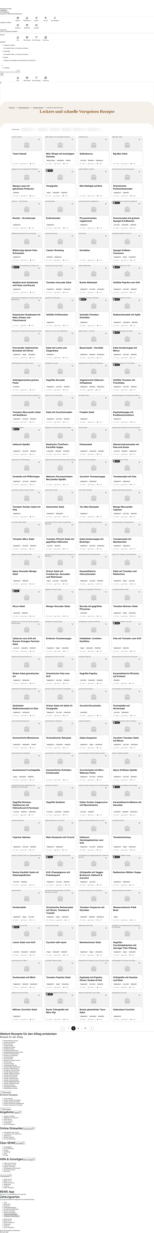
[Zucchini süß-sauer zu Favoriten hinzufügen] (72, 928)
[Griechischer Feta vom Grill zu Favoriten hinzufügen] (72, 659)
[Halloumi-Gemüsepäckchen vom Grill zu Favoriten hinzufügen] (106, 823)
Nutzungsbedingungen (10, 1207)
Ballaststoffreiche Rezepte (11, 1040)
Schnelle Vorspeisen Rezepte (12, 1073)
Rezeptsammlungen (23, 107)
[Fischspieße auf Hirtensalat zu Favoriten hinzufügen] (139, 691)
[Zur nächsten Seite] (91, 1028)
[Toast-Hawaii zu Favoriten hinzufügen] (39, 139)
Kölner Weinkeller (9, 1187)
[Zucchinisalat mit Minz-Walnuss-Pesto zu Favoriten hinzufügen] (106, 756)
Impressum (7, 1206)
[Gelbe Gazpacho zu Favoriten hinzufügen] (106, 724)
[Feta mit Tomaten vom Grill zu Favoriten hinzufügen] (139, 624)
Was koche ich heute (9, 1170)
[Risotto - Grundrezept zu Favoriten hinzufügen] (39, 204)
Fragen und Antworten (10, 1163)
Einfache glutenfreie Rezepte (12, 1102)
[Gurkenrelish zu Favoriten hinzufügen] (39, 893)
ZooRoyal (6, 1186)
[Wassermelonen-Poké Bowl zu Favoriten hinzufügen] (139, 893)
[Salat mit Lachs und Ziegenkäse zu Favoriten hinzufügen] (72, 334)
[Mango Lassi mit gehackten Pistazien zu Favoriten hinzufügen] (39, 172)
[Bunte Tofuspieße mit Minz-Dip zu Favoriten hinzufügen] (72, 995)
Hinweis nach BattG (9, 1211)
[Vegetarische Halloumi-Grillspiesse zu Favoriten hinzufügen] (106, 366)
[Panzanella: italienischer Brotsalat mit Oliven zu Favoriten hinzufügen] (39, 334)
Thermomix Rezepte (9, 1085)
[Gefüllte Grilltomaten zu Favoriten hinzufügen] (72, 300)
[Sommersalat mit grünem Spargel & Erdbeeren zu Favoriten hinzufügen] (139, 204)
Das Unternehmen (9, 1148)
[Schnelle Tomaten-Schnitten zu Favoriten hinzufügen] (106, 300)
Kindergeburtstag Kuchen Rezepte (13, 1052)
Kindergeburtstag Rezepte (11, 1050)
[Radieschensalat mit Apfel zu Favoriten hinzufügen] (139, 300)
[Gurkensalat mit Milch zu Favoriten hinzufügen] (39, 963)
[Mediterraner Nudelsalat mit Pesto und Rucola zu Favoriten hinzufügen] (39, 268)
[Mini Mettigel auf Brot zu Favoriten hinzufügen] (106, 172)
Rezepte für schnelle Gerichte (12, 1060)
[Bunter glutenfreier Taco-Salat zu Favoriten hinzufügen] (106, 995)
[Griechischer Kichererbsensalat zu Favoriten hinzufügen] (139, 172)
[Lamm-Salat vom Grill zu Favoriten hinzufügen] (39, 928)
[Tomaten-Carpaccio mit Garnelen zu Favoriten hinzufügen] (106, 893)
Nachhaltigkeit (8, 1147)
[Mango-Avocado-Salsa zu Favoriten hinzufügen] (72, 592)
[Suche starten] (18, 71)
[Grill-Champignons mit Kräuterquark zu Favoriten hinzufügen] (72, 858)
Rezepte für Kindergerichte (11, 1054)
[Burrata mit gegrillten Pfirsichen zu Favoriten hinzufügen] (106, 592)
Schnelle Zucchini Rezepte (11, 1080)
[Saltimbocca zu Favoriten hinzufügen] (106, 139)
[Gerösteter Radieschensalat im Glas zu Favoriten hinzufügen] (39, 691)
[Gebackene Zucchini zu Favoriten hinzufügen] (139, 995)
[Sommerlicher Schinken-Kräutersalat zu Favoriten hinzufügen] (72, 756)
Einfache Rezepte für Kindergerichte (14, 1103)
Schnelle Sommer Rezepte (11, 1078)
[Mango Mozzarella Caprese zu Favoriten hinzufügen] (139, 493)
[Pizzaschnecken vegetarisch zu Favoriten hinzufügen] (106, 204)
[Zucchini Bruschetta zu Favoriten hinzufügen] (106, 691)
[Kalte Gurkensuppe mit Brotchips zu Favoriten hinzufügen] (106, 525)
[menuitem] (17, 19)
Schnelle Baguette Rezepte (11, 1072)
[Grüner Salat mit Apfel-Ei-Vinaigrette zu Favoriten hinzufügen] (72, 691)
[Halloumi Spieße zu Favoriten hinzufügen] (39, 430)
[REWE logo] (3, 42)
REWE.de (12, 107)
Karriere (6, 1150)
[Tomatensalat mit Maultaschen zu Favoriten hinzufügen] (139, 525)
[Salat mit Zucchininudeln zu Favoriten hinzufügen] (72, 398)
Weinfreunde (7, 1184)
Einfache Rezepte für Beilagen (12, 1100)
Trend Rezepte (8, 1062)
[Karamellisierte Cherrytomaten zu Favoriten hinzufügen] (106, 557)
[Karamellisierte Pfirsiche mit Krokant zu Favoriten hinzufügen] (139, 659)
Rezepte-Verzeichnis (9, 1166)
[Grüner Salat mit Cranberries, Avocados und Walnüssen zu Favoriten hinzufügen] (72, 557)
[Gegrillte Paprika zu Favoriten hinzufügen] (106, 659)
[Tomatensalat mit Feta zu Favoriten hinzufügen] (139, 462)
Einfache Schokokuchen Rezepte (13, 1105)
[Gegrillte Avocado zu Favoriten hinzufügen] (72, 366)
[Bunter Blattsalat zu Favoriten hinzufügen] (106, 268)
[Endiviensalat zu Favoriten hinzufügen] (72, 204)
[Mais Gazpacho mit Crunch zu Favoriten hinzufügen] (72, 823)
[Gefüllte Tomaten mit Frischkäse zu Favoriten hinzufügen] (139, 366)
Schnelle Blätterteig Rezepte (11, 1081)
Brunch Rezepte (8, 1044)
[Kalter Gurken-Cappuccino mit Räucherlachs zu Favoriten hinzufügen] (106, 788)
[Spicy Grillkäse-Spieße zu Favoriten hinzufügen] (139, 756)
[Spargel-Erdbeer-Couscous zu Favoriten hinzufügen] (139, 236)
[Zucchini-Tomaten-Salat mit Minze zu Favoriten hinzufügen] (139, 724)
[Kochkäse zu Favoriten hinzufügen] (106, 236)
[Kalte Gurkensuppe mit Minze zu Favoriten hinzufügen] (139, 334)
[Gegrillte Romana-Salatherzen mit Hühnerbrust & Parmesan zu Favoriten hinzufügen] (39, 788)
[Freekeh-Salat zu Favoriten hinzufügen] (106, 398)
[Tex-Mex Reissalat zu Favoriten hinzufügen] (106, 493)
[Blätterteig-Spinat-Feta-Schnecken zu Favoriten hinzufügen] (39, 236)
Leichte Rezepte (8, 1098)
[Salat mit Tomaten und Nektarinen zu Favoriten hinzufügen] (139, 557)
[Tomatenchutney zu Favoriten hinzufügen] (139, 823)
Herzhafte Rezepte (9, 1049)
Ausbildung (7, 1152)
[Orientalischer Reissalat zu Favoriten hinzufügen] (72, 724)
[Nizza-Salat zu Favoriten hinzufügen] (39, 592)
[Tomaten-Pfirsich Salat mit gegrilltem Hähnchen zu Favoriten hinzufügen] (72, 525)
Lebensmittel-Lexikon (10, 1165)
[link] (79, 46)
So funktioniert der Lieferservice (13, 1134)
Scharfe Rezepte (8, 1058)
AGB (5, 1202)
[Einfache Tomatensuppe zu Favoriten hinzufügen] (72, 624)
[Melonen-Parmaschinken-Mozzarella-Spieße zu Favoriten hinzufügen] (72, 462)
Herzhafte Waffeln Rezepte (11, 1068)
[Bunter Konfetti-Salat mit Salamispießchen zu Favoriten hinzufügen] (39, 858)
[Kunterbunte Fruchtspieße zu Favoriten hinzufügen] (39, 756)
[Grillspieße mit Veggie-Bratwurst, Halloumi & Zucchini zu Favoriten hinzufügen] (106, 858)
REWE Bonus (8, 1119)
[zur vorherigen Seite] (62, 1028)
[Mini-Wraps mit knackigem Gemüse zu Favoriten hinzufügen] (72, 139)
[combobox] (8, 72)
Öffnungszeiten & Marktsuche (12, 1168)
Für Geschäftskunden (10, 1139)
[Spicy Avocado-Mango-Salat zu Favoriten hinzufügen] (39, 557)
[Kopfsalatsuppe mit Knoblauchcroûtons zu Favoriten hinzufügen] (139, 398)
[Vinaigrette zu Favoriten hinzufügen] (72, 172)
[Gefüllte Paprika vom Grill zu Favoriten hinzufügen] (139, 268)
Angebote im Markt (9, 1116)
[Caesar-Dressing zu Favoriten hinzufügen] (72, 236)
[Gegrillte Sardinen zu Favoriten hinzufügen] (72, 788)
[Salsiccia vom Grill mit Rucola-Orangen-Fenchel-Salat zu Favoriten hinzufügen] (39, 624)
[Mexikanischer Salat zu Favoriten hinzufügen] (106, 928)
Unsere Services (8, 1121)
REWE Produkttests (9, 1124)
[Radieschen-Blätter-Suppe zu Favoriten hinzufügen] (139, 858)
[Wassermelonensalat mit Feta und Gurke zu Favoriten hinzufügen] (139, 430)
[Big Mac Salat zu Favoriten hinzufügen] (139, 139)
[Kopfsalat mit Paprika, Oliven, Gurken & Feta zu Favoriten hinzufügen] (106, 963)
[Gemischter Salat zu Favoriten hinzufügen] (72, 493)
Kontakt (6, 1155)
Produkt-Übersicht (9, 1137)
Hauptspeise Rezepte (9, 1047)
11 (85, 1028)
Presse (5, 1153)
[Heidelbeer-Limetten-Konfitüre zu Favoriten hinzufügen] (106, 624)
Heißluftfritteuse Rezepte (11, 1088)
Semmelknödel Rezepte (10, 1086)
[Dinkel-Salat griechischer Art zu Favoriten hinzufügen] (39, 659)
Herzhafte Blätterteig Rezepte (12, 1067)
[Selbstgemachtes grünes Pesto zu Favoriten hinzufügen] (39, 366)
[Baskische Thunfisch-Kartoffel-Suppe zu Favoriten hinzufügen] (72, 430)
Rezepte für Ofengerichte (11, 1055)
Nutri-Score (7, 1171)
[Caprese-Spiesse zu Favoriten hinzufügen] (39, 823)
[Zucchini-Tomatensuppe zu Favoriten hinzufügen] (106, 462)
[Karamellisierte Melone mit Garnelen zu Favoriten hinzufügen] (139, 788)
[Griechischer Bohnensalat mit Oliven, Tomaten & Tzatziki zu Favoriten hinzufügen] (72, 893)
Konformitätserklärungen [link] (10, 1214)
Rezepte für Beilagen (9, 1042)
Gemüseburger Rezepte (10, 1065)
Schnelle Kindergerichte (10, 1077)
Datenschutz (7, 1204)
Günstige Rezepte (9, 1045)
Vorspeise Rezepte (38, 107)
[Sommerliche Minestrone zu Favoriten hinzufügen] (39, 724)
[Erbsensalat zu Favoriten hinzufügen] (106, 430)
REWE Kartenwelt (9, 1183)
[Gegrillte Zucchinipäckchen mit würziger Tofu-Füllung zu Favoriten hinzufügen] (139, 928)
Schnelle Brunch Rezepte (11, 1075)
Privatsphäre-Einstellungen (11, 1209)
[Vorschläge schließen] (2, 74)
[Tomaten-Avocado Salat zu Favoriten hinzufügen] (72, 268)
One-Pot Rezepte (8, 1057)
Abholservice (7, 1135)
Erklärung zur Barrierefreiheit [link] (11, 1216)
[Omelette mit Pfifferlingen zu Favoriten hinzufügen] (39, 462)
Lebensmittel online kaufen (11, 1132)
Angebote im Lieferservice (11, 1117)
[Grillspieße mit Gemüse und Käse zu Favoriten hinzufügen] (139, 963)
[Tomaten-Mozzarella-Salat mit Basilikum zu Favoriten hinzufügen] (39, 398)
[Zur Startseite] (6, 2)
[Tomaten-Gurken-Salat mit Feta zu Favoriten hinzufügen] (39, 493)
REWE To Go (8, 1181)
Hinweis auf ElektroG (10, 1212)
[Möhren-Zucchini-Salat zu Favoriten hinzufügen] (39, 995)
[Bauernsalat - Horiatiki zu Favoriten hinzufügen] (106, 334)
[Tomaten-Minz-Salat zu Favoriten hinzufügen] (39, 525)
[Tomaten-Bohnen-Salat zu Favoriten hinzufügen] (139, 592)
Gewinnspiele (7, 1122)
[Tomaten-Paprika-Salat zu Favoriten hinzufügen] (72, 963)
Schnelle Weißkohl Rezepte (11, 1083)
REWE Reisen (8, 1179)
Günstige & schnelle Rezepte (12, 1070)
